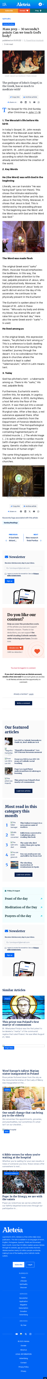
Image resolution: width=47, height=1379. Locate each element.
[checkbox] (5, 574)
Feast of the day (16, 898)
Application (23, 1301)
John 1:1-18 (34, 112)
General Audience (11, 1173)
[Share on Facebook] (21, 102)
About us (23, 1350)
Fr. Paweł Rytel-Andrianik (34, 40)
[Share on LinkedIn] (26, 102)
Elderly (7, 1090)
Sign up (9, 581)
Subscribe (9, 10)
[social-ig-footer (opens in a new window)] (30, 1334)
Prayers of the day (18, 916)
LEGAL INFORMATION (24, 1354)
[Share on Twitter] (30, 102)
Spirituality (6, 19)
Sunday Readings (11, 523)
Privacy (23, 1371)
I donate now (14, 648)
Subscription (23, 1308)
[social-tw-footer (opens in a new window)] (26, 1334)
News (23, 1277)
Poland (7, 999)
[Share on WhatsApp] (39, 102)
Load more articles (23, 791)
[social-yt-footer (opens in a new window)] (17, 1334)
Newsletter (23, 1298)
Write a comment (23, 703)
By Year (23, 1325)
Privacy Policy (24, 1367)
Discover (23, 1287)
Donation (23, 1311)
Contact (23, 1363)
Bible (7, 1132)
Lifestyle (23, 1281)
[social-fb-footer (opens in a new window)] (21, 1334)
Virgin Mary (9, 1048)
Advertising (23, 1315)
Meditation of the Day (21, 907)
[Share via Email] (34, 102)
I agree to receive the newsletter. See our (23, 575)
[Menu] (8, 4)
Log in (31, 694)
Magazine (23, 1305)
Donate (22, 10)
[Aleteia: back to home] (23, 4)
